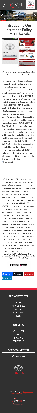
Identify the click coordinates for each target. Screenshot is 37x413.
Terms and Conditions (18, 394)
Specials (18, 309)
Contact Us (18, 341)
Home (18, 302)
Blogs (18, 315)
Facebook (19, 356)
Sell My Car (18, 331)
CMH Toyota (30, 5)
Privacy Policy (28, 392)
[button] (9, 15)
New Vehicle (18, 306)
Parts (18, 334)
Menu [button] (4, 6)
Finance (18, 337)
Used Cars (18, 312)
